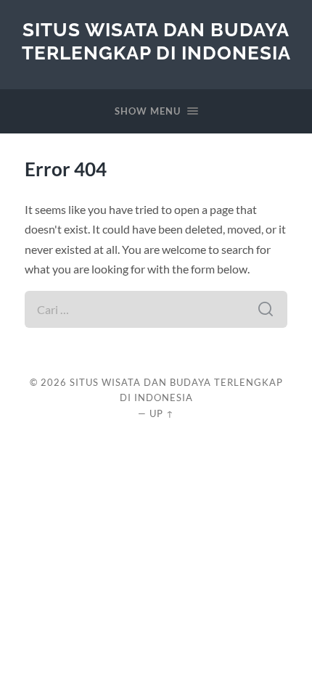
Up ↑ (161, 413)
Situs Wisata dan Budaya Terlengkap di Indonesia (156, 41)
